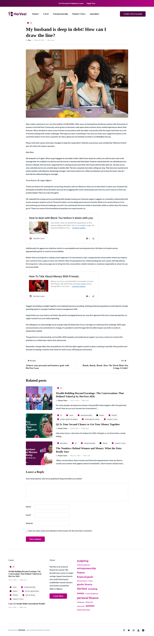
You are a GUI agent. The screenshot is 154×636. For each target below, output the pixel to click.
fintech (90, 581)
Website (29, 523)
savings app (80, 602)
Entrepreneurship (60, 14)
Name (28, 507)
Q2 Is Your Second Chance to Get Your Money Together (88, 424)
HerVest (82, 588)
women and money (83, 610)
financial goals (85, 576)
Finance (35, 14)
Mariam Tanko (62, 400)
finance (81, 572)
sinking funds (89, 602)
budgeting (82, 560)
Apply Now (91, 3)
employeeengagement (83, 565)
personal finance (88, 598)
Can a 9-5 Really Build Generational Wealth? (26, 604)
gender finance (84, 584)
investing (92, 588)
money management (91, 593)
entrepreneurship (86, 568)
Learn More (58, 596)
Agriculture (94, 14)
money (80, 593)
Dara (29, 40)
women (90, 605)
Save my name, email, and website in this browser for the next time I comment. (60, 531)
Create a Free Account (133, 14)
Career (46, 14)
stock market (81, 606)
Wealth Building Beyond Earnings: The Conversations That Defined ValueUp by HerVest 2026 (25, 573)
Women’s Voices (78, 14)
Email (28, 515)
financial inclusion (82, 581)
